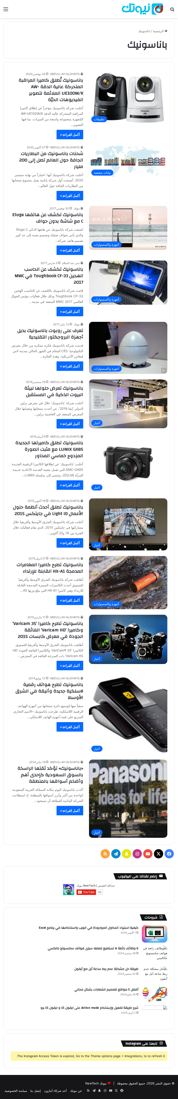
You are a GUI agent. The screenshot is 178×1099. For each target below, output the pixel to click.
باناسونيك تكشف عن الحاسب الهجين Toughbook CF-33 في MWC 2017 (49, 275)
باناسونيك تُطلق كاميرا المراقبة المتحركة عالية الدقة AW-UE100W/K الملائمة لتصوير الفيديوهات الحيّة (51, 90)
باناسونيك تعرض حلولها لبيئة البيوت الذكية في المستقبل (53, 391)
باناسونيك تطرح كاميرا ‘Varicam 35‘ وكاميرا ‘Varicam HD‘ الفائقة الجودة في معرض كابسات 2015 (48, 630)
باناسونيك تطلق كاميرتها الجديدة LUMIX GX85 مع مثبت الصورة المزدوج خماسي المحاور (49, 449)
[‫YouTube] (148, 853)
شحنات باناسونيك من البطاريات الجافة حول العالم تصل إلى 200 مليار (51, 160)
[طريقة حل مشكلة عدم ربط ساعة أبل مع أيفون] (154, 975)
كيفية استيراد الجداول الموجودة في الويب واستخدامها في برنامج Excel (88, 928)
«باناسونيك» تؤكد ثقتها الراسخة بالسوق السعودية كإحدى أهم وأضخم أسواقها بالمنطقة (50, 774)
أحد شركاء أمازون (55, 1091)
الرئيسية (159, 31)
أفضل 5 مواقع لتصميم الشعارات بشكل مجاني (106, 990)
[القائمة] (5, 11)
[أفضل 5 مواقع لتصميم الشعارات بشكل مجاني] (154, 994)
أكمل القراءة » (70, 135)
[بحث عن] (172, 11)
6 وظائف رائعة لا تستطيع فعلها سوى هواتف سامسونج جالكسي (93, 948)
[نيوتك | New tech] (142, 9)
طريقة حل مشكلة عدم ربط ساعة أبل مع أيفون (106, 969)
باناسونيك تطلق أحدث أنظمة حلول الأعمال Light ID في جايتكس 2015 (48, 510)
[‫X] (158, 853)
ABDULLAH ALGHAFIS (65, 74)
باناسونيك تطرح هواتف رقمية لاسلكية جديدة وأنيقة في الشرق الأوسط (49, 691)
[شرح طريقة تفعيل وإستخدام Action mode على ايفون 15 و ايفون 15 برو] (154, 1014)
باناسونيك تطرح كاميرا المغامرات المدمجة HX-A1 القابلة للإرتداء (50, 567)
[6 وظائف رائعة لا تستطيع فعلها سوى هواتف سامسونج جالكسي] (154, 954)
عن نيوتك (76, 1091)
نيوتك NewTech (96, 1083)
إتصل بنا (35, 1091)
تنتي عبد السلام (71, 263)
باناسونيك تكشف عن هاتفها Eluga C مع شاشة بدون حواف (47, 217)
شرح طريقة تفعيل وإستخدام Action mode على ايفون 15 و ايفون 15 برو (89, 1008)
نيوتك (77, 208)
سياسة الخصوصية (16, 1091)
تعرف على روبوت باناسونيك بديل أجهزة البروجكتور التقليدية (50, 333)
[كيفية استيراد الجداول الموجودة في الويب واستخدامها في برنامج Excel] (154, 934)
